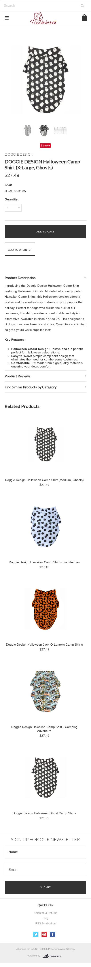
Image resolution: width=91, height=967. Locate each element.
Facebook (52, 934)
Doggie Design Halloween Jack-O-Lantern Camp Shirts (44, 644)
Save (47, 145)
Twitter (36, 934)
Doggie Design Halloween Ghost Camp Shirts (44, 813)
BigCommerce (52, 955)
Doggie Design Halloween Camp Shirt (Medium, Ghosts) (44, 480)
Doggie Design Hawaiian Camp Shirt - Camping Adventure (44, 729)
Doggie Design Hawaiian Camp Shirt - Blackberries (44, 562)
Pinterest (44, 934)
